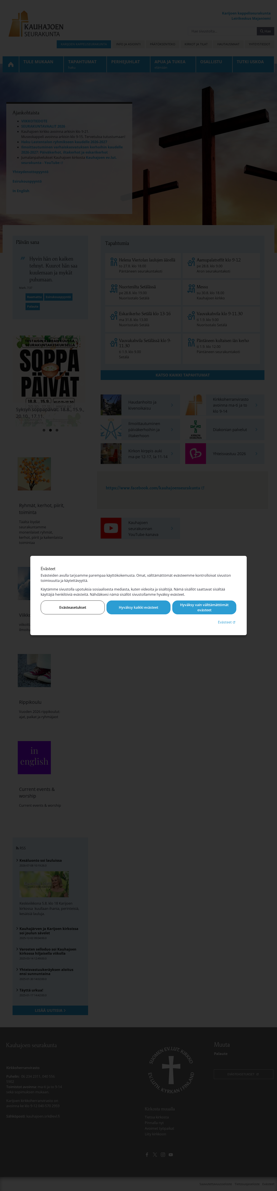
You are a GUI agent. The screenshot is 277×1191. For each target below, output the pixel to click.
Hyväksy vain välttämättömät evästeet (204, 607)
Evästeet (227, 622)
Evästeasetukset (72, 607)
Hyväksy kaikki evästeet (138, 607)
